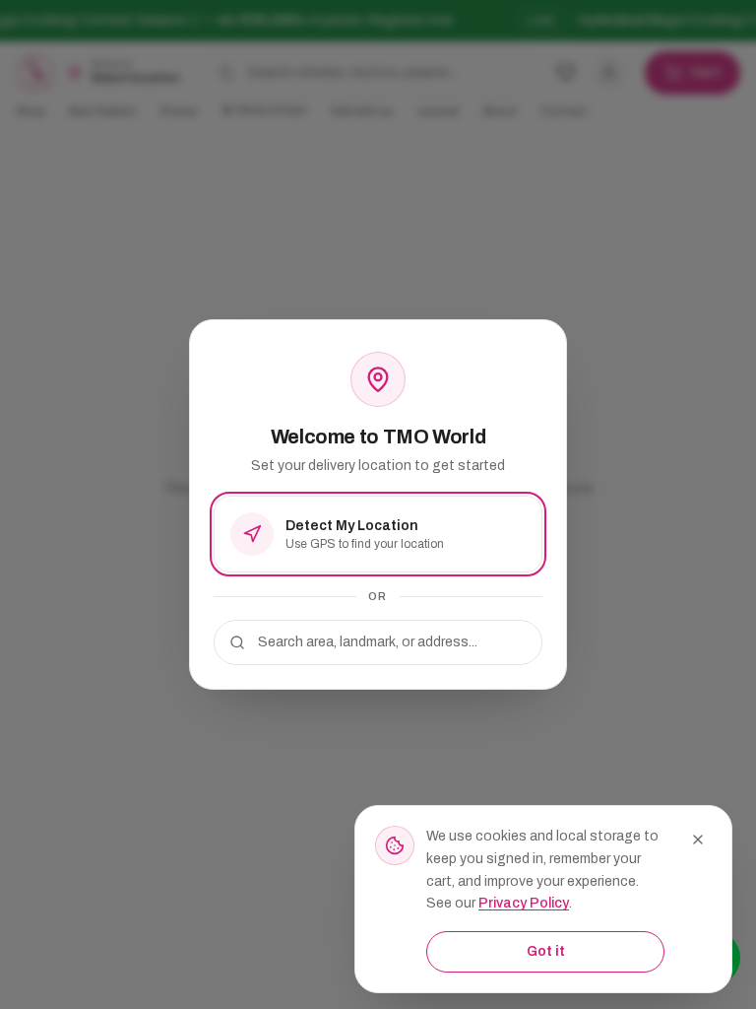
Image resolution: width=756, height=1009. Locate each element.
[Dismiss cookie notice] (698, 839)
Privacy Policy (523, 903)
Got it (546, 951)
